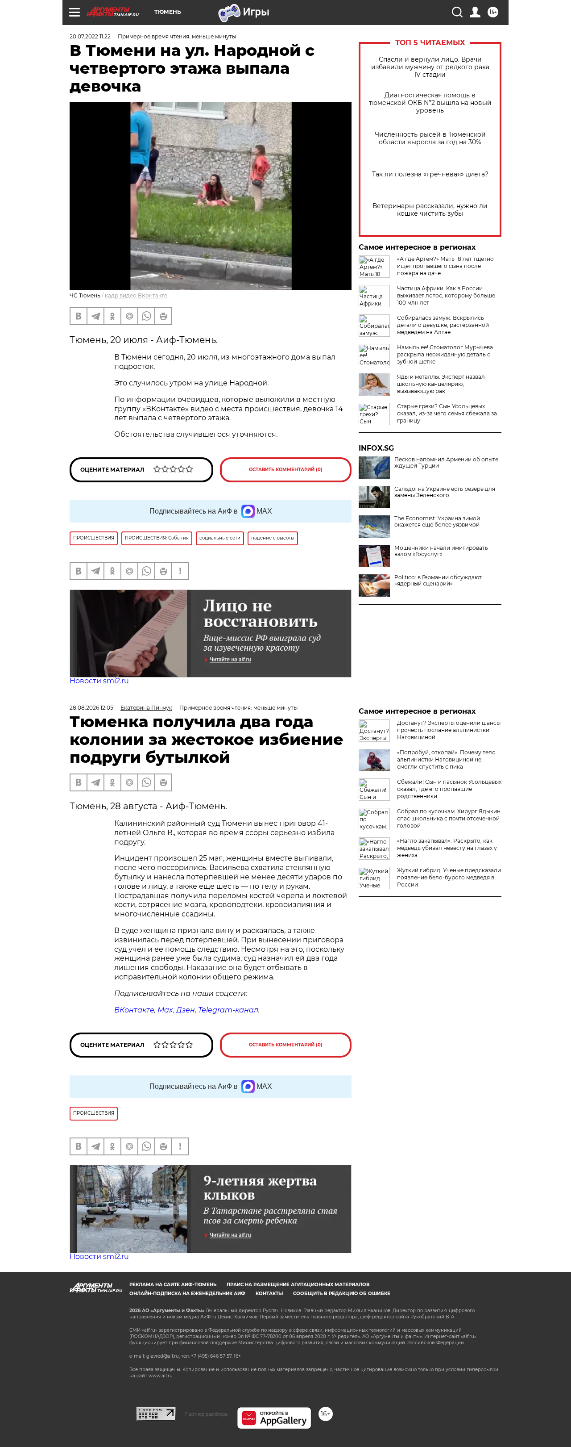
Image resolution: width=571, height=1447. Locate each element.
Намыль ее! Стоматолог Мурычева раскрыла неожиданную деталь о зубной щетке (445, 354)
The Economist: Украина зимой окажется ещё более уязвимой (437, 521)
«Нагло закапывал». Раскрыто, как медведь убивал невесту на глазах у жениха (447, 847)
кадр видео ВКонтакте (136, 295)
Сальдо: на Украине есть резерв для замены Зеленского (444, 492)
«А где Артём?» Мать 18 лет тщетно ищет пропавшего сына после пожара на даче (445, 265)
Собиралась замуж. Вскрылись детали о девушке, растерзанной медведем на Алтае (443, 324)
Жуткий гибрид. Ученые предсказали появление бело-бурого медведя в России (449, 877)
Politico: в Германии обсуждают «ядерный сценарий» (438, 580)
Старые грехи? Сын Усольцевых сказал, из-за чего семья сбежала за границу (447, 413)
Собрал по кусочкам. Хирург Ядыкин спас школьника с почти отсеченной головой (449, 818)
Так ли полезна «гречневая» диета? (430, 174)
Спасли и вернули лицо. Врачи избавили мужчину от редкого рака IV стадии (430, 67)
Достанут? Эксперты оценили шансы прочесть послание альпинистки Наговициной (449, 729)
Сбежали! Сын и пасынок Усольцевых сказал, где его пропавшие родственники (449, 788)
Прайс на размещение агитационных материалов (298, 1285)
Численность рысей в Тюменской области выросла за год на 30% (430, 138)
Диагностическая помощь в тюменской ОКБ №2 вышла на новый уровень (430, 103)
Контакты (269, 1293)
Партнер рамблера (206, 1414)
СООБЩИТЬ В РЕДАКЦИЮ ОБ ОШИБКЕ (341, 1293)
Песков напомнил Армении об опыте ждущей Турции (446, 462)
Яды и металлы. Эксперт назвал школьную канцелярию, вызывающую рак (441, 383)
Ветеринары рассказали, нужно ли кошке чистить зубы (430, 209)
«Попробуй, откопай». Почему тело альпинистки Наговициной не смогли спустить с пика (446, 759)
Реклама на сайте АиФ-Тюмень (172, 1285)
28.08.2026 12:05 (91, 707)
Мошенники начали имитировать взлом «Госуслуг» (441, 551)
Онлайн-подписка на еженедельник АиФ (187, 1293)
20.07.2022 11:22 (90, 36)
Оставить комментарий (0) (286, 470)
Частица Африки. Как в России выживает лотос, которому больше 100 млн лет (446, 295)
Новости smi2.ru (99, 681)
